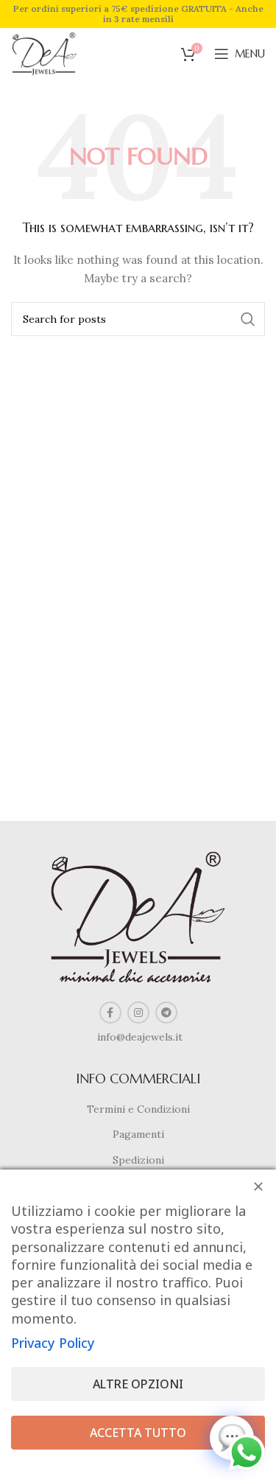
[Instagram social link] (138, 1013)
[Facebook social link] (110, 1013)
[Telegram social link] (166, 1013)
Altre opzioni (138, 1384)
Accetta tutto (138, 1433)
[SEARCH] (248, 319)
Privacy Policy (53, 1343)
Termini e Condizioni (138, 1109)
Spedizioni (138, 1160)
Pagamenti (138, 1134)
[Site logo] (44, 53)
